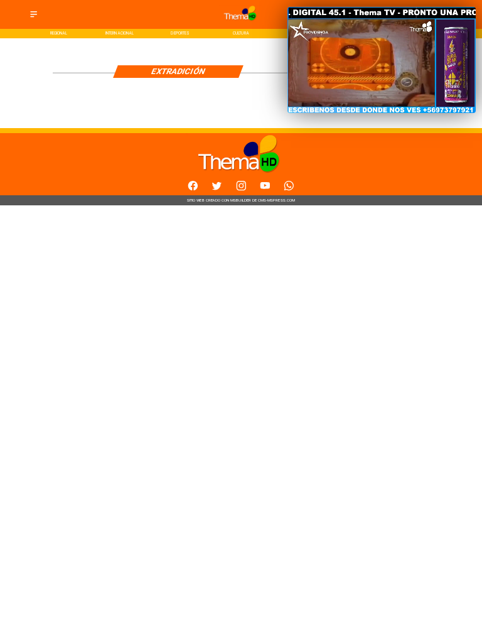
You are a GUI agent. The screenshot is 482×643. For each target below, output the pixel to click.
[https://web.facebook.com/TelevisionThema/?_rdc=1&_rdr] (193, 189)
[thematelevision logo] (241, 22)
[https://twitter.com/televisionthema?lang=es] (217, 189)
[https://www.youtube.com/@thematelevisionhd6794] (265, 189)
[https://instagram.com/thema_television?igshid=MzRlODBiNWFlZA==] (241, 189)
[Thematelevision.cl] (33, 18)
